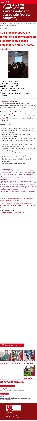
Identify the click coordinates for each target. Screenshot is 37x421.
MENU (6, 2)
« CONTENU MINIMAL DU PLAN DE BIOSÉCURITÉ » (12, 212)
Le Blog (9, 23)
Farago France (3, 23)
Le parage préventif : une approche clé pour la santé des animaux (16, 399)
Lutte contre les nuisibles (7, 386)
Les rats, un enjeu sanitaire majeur (12, 390)
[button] (2, 2)
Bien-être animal (4, 394)
